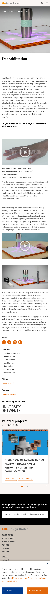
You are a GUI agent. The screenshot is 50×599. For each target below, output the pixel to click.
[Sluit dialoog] (47, 564)
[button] (3, 486)
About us (5, 552)
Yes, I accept (25, 154)
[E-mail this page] (15, 342)
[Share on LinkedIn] (20, 342)
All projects (13, 425)
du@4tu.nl (5, 560)
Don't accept (37, 591)
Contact (5, 557)
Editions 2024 (10, 479)
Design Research (8, 538)
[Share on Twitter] (9, 342)
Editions (5, 548)
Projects (11, 11)
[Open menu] (47, 3)
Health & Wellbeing (9, 394)
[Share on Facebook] (4, 342)
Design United (7, 535)
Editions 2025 (7, 383)
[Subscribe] (44, 514)
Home (4, 11)
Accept (9, 591)
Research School (8, 542)
